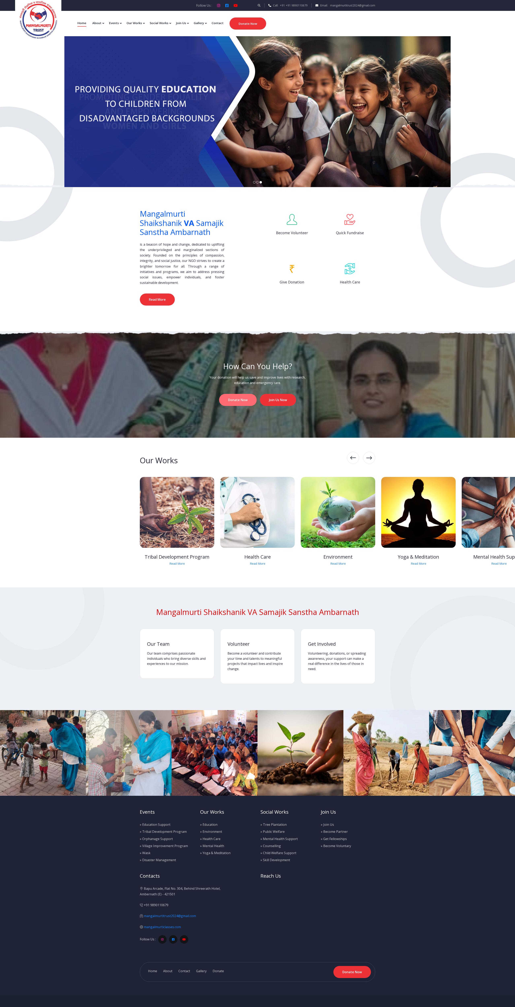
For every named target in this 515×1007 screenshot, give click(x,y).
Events (114, 23)
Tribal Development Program (96, 556)
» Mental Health (212, 846)
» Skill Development (275, 860)
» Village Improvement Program (164, 846)
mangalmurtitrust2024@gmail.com (170, 916)
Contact (218, 23)
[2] (257, 182)
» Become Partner (334, 831)
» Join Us (327, 824)
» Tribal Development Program (163, 831)
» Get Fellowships (334, 839)
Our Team (158, 643)
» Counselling (271, 846)
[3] (261, 182)
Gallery (199, 23)
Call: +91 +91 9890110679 (290, 5)
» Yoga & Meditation (215, 853)
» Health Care (210, 839)
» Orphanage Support (156, 839)
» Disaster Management (158, 860)
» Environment (211, 831)
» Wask (145, 853)
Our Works (134, 23)
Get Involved (322, 643)
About (96, 23)
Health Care (177, 556)
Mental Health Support (418, 556)
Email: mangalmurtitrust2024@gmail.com (347, 5)
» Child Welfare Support (278, 853)
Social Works (159, 23)
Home (81, 23)
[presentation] (353, 458)
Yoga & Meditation (338, 556)
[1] (254, 182)
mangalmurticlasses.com (162, 927)
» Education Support (155, 824)
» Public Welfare (273, 831)
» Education (208, 824)
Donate (218, 971)
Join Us (181, 23)
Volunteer (239, 643)
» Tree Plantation (274, 824)
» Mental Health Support (279, 839)
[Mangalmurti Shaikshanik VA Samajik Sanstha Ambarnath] (38, 19)
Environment (257, 556)
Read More (16, 563)
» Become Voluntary (336, 846)
